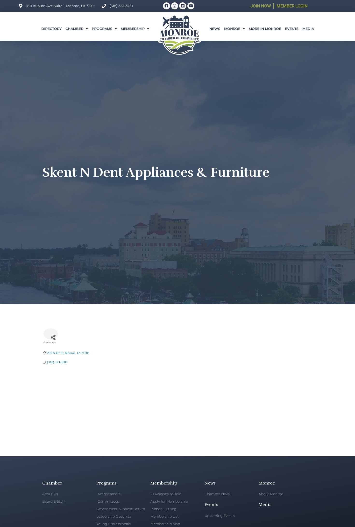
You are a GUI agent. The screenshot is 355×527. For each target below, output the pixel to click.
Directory (51, 29)
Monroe (232, 29)
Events (291, 29)
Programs (102, 29)
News (214, 29)
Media (308, 29)
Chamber (74, 29)
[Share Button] (50, 333)
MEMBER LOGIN (292, 5)
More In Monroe (265, 29)
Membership (133, 29)
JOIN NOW (260, 5)
